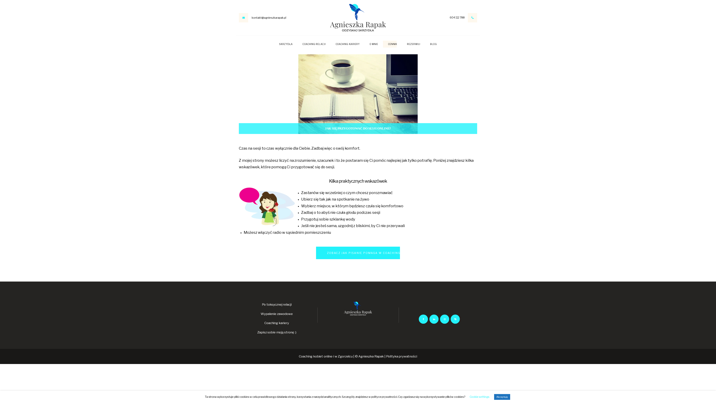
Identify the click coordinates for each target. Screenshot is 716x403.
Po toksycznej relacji (277, 304)
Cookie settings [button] (480, 397)
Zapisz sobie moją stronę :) (276, 332)
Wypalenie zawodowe (277, 314)
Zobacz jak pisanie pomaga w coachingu (365, 252)
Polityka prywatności (401, 356)
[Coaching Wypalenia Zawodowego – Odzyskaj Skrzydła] (358, 18)
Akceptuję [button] (502, 396)
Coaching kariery (276, 323)
